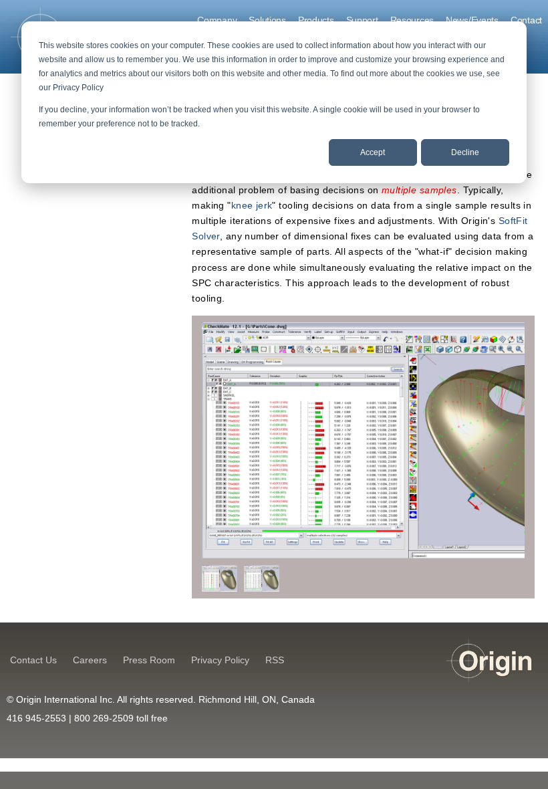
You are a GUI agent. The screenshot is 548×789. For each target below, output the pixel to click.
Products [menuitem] (316, 20)
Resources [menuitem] (412, 20)
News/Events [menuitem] (472, 20)
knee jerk (252, 205)
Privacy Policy (220, 660)
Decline (465, 152)
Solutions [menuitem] (267, 20)
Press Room (149, 660)
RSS (274, 660)
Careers (90, 660)
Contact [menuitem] (526, 20)
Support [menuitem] (362, 20)
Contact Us (33, 660)
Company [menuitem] (217, 20)
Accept (372, 152)
